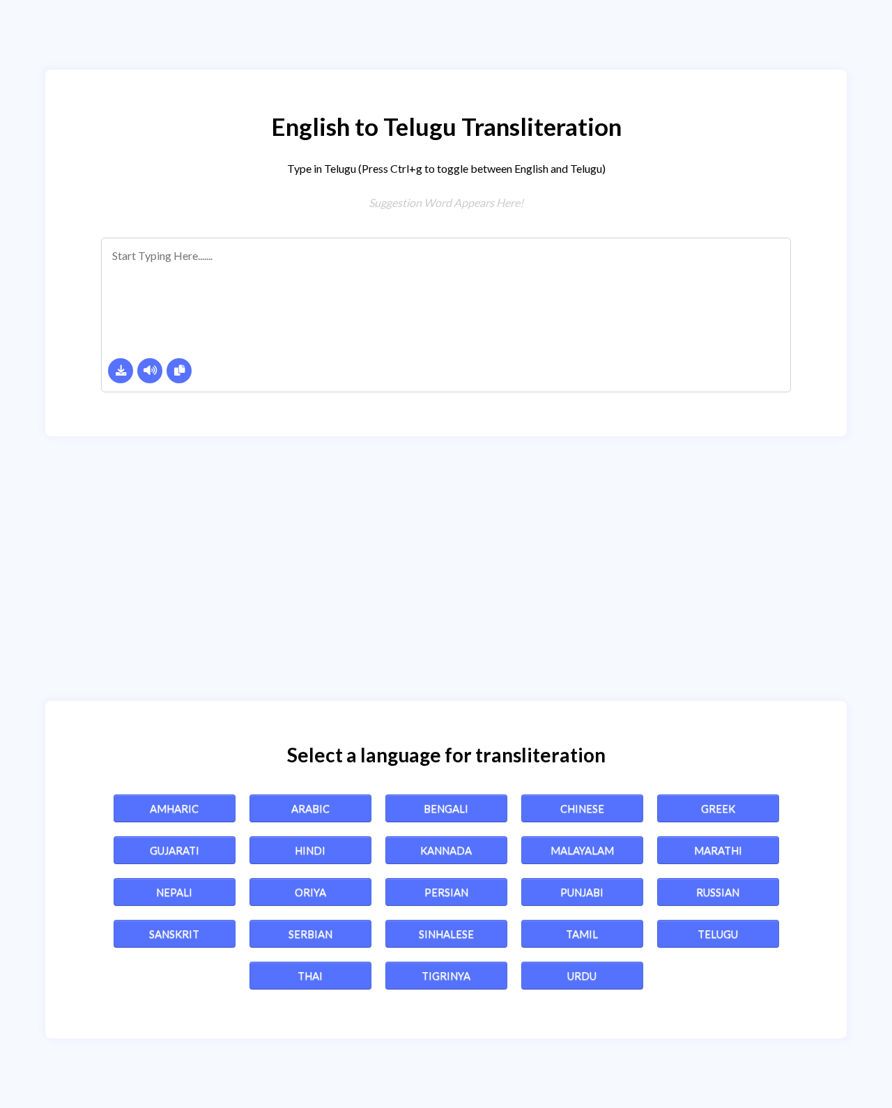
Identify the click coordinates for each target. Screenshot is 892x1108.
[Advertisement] (446, 568)
